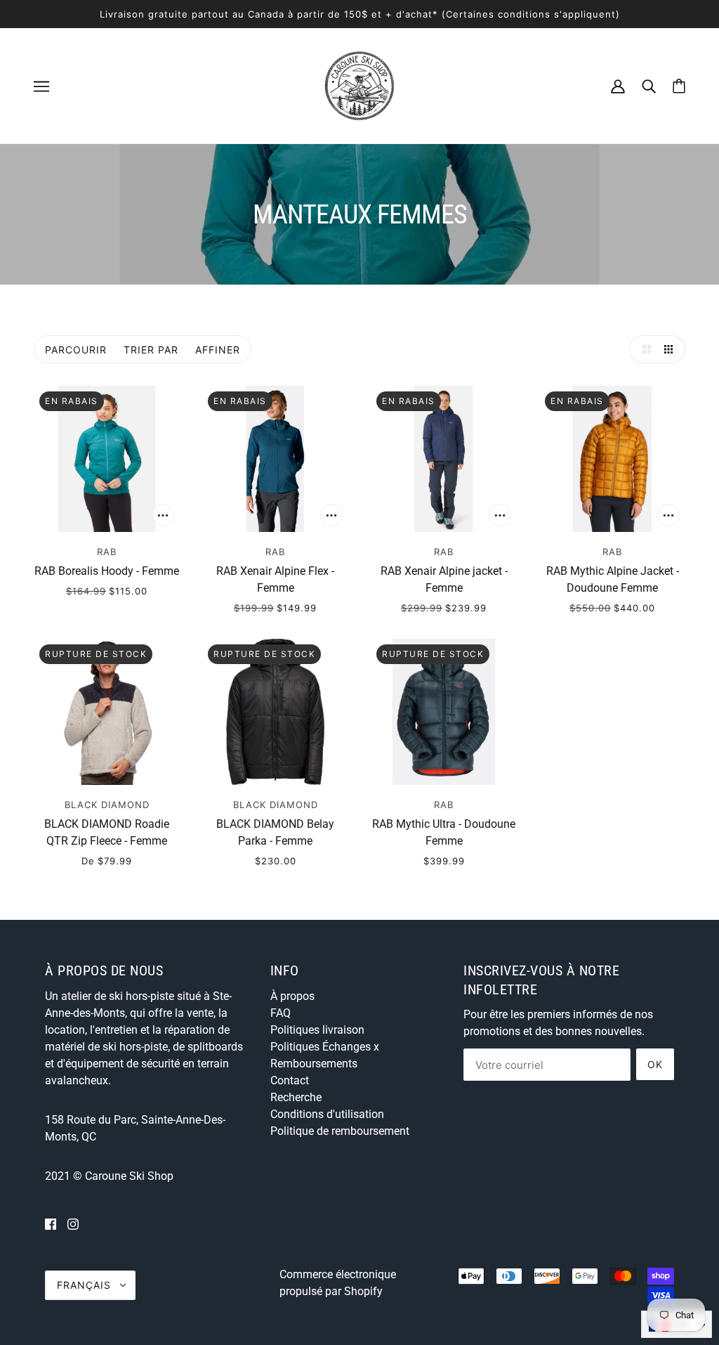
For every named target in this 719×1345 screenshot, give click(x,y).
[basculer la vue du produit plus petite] (671, 349)
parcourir (76, 350)
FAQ (280, 1013)
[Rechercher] (649, 85)
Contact (289, 1080)
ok (655, 1064)
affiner (217, 350)
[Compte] (618, 85)
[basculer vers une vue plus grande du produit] (643, 349)
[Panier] (679, 86)
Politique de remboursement (339, 1131)
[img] (50, 1224)
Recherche (296, 1097)
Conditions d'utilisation (327, 1114)
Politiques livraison (317, 1030)
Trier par (151, 350)
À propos (292, 996)
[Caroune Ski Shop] (359, 84)
